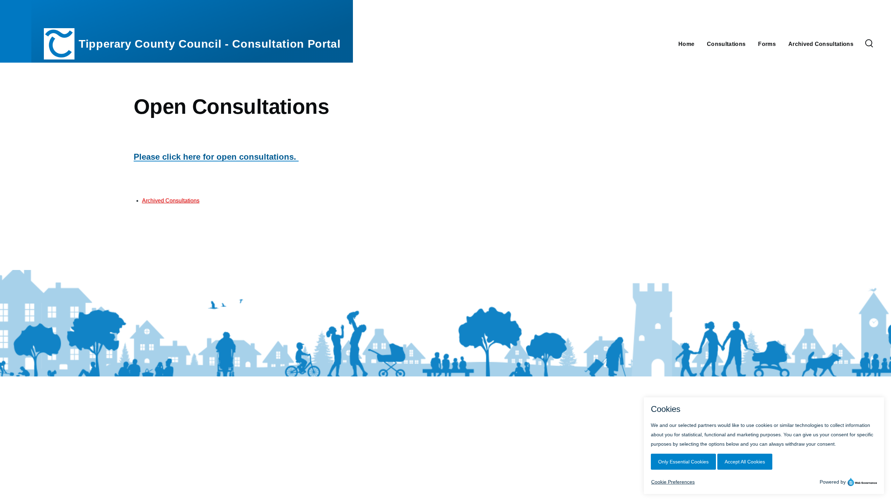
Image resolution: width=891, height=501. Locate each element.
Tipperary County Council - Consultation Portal (209, 44)
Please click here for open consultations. (216, 156)
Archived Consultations (170, 201)
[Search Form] (869, 44)
